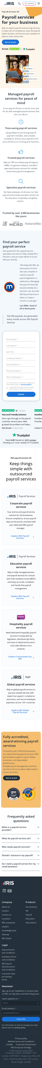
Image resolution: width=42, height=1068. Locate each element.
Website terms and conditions (21, 1041)
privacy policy (26, 384)
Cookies (9, 1044)
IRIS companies (8, 922)
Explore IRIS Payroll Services (20, 537)
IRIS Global (6, 938)
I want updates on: (11, 998)
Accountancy (31, 907)
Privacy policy (21, 1038)
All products (31, 922)
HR (27, 911)
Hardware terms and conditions (9, 958)
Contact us (6, 914)
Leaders (5, 926)
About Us (6, 907)
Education (30, 918)
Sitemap (5, 934)
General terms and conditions (8, 951)
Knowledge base (9, 930)
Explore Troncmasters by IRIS (20, 657)
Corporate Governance (26, 1044)
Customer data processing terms (8, 976)
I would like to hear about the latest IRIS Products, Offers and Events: (21, 388)
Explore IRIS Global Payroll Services (20, 711)
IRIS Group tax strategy (21, 1047)
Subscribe (21, 1019)
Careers (5, 911)
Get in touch (10, 42)
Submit (21, 394)
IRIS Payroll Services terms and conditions (8, 966)
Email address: (9, 1008)
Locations (6, 918)
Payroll (29, 914)
